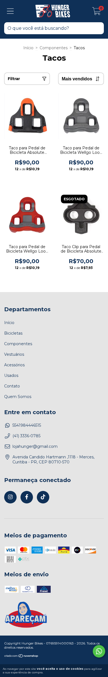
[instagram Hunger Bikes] (10, 497)
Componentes (54, 47)
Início (28, 47)
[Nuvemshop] (21, 656)
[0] (96, 12)
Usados (11, 375)
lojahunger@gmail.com (35, 446)
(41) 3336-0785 (26, 435)
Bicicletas (13, 333)
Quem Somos (17, 396)
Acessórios (14, 364)
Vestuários (14, 354)
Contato (12, 386)
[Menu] (10, 11)
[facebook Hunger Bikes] (26, 497)
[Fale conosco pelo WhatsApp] (99, 651)
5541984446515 (26, 425)
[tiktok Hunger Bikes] (43, 497)
